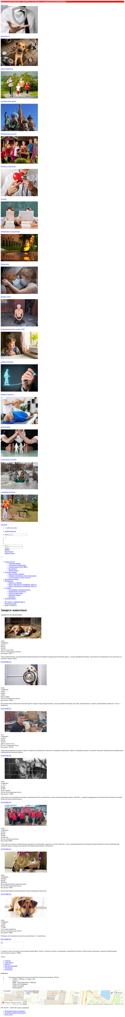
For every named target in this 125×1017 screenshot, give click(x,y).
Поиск (7, 535)
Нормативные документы (17, 591)
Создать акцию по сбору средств (19, 577)
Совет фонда (9, 962)
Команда (7, 964)
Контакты (12, 597)
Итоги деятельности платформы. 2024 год (23, 584)
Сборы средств (10, 562)
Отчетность (8, 969)
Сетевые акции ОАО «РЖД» (18, 567)
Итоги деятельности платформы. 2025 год (23, 586)
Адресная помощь (15, 563)
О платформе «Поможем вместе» (20, 590)
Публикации (9, 581)
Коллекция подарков (11, 579)
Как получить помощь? (16, 574)
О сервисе (8, 588)
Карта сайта (9, 1014)
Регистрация (9, 551)
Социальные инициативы (17, 565)
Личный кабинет (10, 598)
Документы (8, 968)
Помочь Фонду (14, 570)
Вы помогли (13, 569)
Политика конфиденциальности (15, 1013)
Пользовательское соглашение (15, 1011)
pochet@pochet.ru (10, 531)
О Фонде (8, 961)
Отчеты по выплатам (16, 593)
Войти (7, 549)
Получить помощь (11, 572)
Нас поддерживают (11, 966)
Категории (4, 5)
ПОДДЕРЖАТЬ (6, 662)
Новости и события (15, 583)
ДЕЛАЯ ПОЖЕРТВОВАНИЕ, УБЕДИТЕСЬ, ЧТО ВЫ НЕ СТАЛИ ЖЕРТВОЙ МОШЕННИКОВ (33, 1)
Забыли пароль (10, 553)
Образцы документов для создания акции (22, 576)
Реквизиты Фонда (15, 595)
